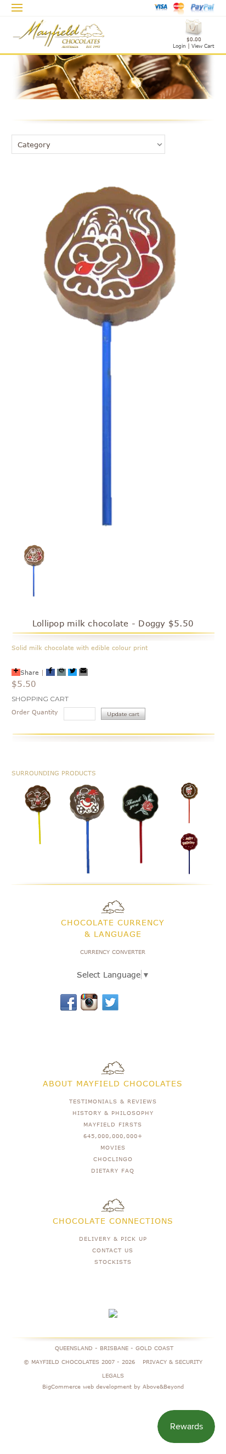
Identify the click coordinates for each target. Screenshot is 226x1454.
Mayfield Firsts (112, 1124)
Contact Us (112, 1250)
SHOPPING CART (40, 699)
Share (29, 672)
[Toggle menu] (17, 6)
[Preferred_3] (72, 672)
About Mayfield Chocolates (113, 1083)
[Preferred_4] (83, 672)
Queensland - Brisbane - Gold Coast (114, 1348)
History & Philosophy (113, 1112)
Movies (113, 1147)
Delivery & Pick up (113, 1238)
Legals (113, 1375)
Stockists (113, 1261)
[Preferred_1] (50, 672)
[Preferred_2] (61, 672)
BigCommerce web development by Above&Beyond (113, 1386)
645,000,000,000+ (113, 1136)
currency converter (112, 951)
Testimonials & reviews (113, 1101)
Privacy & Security (172, 1361)
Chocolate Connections (113, 1220)
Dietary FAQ (112, 1170)
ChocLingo (113, 1159)
